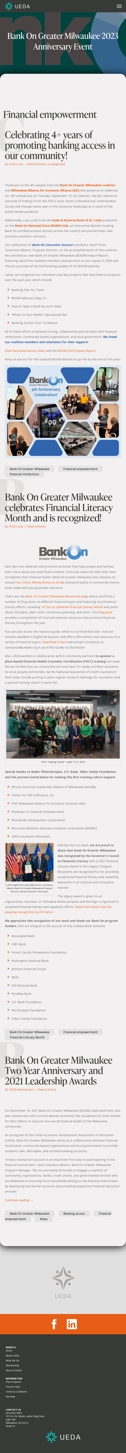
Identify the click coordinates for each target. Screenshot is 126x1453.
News (44, 1219)
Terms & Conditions (16, 1391)
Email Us (10, 1426)
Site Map (10, 1396)
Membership (12, 1365)
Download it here (54, 642)
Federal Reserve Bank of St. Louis (77, 220)
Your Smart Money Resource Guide (39, 582)
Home (9, 1350)
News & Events (36, 164)
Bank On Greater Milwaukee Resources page (56, 596)
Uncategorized (56, 164)
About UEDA (12, 1355)
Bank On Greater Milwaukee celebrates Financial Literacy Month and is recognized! (59, 507)
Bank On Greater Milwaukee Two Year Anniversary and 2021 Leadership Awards (58, 1070)
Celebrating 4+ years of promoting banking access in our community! (60, 145)
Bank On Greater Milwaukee (29, 469)
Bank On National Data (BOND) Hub (41, 226)
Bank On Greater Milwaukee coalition (87, 185)
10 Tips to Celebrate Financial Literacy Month (72, 607)
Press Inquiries (13, 1381)
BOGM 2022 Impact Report (77, 351)
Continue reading (19, 1200)
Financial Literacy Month (27, 1037)
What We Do (12, 1360)
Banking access (74, 1213)
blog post (105, 612)
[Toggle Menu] (119, 6)
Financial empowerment (80, 469)
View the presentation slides (25, 351)
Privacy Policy (13, 1386)
